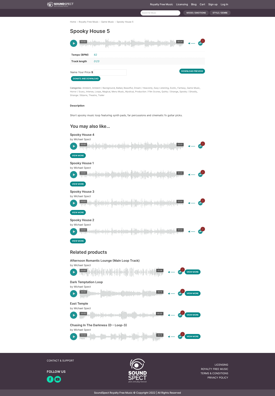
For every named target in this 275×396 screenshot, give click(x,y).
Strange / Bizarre (78, 95)
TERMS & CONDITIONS (214, 373)
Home (73, 22)
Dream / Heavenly (143, 88)
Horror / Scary (77, 91)
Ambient (86, 88)
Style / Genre (220, 13)
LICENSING (221, 364)
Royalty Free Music (161, 4)
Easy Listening (161, 88)
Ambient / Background (103, 88)
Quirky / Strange (170, 91)
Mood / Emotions (196, 13)
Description (77, 105)
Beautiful (128, 88)
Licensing (182, 4)
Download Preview (192, 71)
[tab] (77, 105)
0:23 (96, 61)
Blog (194, 4)
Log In (224, 4)
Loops (98, 91)
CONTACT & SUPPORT (60, 360)
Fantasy (181, 88)
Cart (202, 4)
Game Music (107, 22)
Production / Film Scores (147, 91)
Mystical (129, 91)
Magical (106, 91)
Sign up (213, 4)
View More (78, 155)
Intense (90, 91)
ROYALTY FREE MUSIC (214, 369)
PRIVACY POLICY (218, 377)
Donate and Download (86, 78)
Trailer (101, 95)
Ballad (119, 88)
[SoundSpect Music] (60, 4)
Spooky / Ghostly (188, 91)
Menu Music (118, 91)
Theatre (93, 95)
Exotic (173, 88)
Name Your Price (81, 72)
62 (95, 54)
